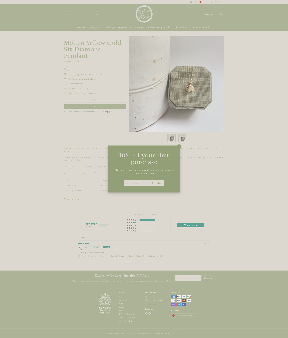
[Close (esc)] (179, 146)
